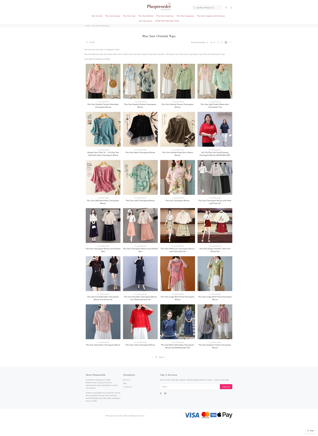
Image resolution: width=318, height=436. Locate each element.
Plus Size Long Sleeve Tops (191, 54)
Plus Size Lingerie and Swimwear (211, 16)
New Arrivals (97, 16)
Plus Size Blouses (91, 54)
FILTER (92, 42)
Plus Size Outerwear (165, 16)
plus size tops (97, 49)
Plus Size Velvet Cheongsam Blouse (140, 152)
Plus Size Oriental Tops (100, 26)
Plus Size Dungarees (185, 16)
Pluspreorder (103, 102)
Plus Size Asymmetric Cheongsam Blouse (103, 345)
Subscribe (226, 387)
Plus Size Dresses (112, 16)
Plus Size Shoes (145, 21)
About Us (127, 380)
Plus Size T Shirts (121, 54)
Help (125, 383)
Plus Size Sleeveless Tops (214, 54)
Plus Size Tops (129, 16)
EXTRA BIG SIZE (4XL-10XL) (167, 21)
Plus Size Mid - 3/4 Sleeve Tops (166, 54)
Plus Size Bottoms (146, 16)
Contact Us (127, 387)
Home (88, 26)
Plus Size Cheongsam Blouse (178, 200)
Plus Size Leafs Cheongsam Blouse (140, 200)
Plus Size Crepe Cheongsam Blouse (140, 345)
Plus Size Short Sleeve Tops (140, 54)
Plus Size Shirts (106, 54)
